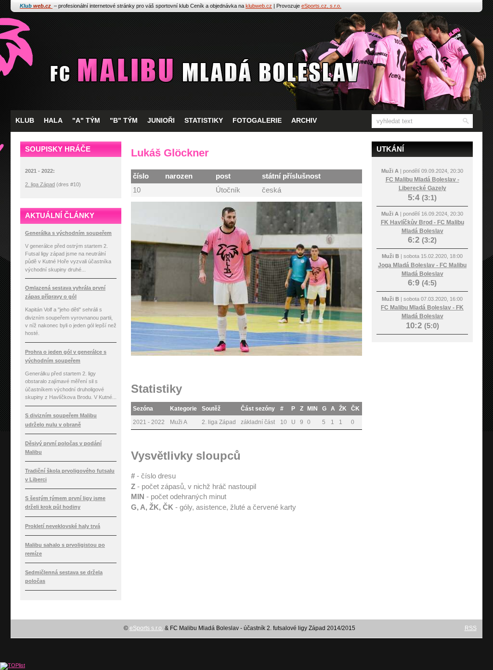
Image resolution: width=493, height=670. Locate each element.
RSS (471, 628)
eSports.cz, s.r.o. (321, 6)
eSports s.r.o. (146, 628)
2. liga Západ (40, 184)
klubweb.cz (259, 6)
